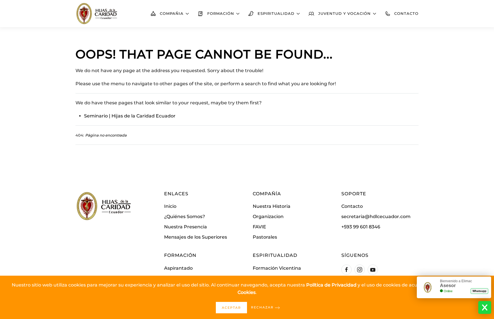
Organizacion (268, 216)
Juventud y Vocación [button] (344, 13)
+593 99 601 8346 (360, 226)
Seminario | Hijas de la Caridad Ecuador (130, 116)
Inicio (170, 206)
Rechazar (262, 307)
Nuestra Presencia (185, 226)
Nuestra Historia (271, 206)
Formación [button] (220, 13)
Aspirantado (178, 268)
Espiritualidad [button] (276, 13)
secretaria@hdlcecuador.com (376, 216)
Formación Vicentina (277, 268)
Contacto (406, 13)
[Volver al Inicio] (96, 13)
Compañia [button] (172, 13)
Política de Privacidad (331, 285)
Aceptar (231, 308)
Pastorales (265, 237)
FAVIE (259, 226)
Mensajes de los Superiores (195, 237)
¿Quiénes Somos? (184, 216)
